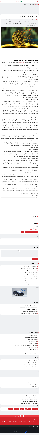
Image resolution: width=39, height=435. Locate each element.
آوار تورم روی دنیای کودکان (33, 343)
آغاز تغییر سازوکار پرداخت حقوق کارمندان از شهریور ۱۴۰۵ (28, 307)
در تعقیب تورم (35, 351)
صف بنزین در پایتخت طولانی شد (32, 309)
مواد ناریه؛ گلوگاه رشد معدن (33, 341)
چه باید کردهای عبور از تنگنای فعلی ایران (31, 353)
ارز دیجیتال (34, 232)
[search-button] (38, 1)
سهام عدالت (7, 421)
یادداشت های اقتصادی (33, 332)
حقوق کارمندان (12, 421)
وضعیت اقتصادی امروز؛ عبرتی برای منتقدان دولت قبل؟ (29, 278)
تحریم (3, 421)
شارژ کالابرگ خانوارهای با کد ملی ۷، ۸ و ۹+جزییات (29, 305)
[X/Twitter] (15, 416)
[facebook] (33, 229)
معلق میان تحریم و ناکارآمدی (32, 339)
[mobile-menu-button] (1, 1)
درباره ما (37, 426)
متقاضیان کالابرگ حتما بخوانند (32, 362)
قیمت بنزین (18, 421)
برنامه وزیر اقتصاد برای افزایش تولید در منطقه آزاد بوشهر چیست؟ (27, 380)
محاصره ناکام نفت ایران (33, 349)
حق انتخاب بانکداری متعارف (33, 335)
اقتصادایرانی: (36, 57)
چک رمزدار (35, 423)
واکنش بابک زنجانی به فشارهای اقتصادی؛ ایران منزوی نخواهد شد (27, 276)
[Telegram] (18, 416)
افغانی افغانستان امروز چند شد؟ (32, 384)
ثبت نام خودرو (25, 421)
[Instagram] (21, 416)
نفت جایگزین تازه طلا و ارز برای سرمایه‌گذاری (30, 280)
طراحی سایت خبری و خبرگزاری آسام (18, 431)
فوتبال (26, 409)
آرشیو (29, 426)
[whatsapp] (31, 229)
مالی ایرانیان (22, 409)
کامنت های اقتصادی (34, 263)
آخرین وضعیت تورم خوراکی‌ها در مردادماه (30, 360)
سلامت (33, 409)
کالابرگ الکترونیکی (34, 421)
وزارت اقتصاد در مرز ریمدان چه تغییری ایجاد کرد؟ (29, 274)
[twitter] (35, 229)
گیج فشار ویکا (16, 409)
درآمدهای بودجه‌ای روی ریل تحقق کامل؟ (31, 282)
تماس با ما (33, 426)
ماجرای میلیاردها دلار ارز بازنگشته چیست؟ (30, 284)
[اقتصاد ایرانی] (19, 2)
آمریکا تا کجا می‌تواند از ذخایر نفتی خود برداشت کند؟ (29, 270)
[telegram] (36, 229)
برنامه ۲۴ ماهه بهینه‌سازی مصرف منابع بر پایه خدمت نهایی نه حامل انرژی (26, 345)
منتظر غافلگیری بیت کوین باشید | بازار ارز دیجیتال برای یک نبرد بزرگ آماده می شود (24, 241)
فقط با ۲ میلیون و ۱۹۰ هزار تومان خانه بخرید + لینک (29, 313)
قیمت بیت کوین (21, 62)
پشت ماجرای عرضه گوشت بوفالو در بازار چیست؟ (30, 272)
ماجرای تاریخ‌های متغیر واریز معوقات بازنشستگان (29, 311)
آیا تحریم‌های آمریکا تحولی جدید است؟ (31, 337)
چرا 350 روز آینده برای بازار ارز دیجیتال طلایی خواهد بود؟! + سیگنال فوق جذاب (25, 244)
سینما (36, 409)
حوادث (29, 409)
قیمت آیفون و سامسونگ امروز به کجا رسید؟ (30, 382)
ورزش (37, 392)
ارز (21, 421)
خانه (37, 4)
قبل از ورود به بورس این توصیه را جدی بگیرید (30, 266)
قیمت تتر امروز (10, 409)
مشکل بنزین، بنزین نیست (33, 347)
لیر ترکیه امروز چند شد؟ (33, 386)
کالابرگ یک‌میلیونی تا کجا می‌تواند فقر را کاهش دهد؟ (29, 268)
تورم (32, 423)
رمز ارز (22, 232)
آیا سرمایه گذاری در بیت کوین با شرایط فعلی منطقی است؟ (28, 239)
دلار (29, 421)
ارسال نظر (35, 259)
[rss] (23, 416)
